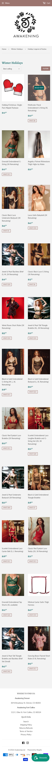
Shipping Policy (26, 725)
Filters (45, 69)
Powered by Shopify (35, 750)
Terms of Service (26, 731)
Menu (7, 3)
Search (26, 721)
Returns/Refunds (26, 728)
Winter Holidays (17, 49)
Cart (48, 3)
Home (4, 49)
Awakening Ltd (20, 750)
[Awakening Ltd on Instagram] (27, 743)
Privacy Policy (26, 734)
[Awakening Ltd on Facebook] (23, 743)
